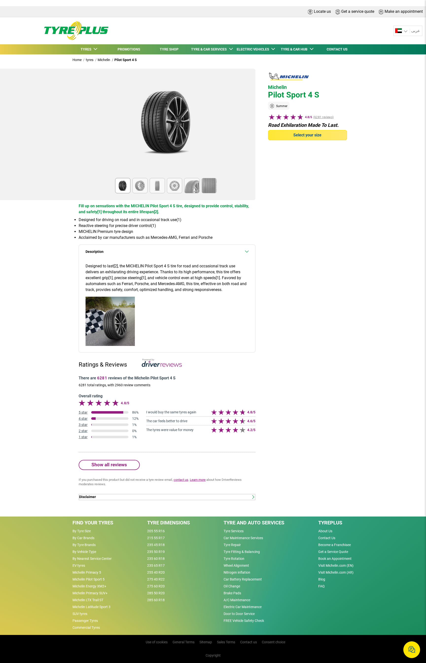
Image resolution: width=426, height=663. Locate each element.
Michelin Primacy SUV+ (89, 593)
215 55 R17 (156, 538)
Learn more (198, 480)
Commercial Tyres (86, 628)
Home (77, 60)
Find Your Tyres (92, 522)
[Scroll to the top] (413, 633)
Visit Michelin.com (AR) (336, 572)
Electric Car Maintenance (243, 607)
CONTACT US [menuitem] (337, 49)
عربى (415, 30)
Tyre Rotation (234, 559)
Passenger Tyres (85, 621)
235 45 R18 (156, 545)
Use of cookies (157, 642)
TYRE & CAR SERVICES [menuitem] (209, 49)
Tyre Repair (232, 545)
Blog (321, 579)
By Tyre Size (81, 531)
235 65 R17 (156, 565)
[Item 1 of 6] (167, 125)
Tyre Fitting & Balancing (242, 552)
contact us (181, 480)
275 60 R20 (156, 586)
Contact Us (326, 538)
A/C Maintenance (237, 600)
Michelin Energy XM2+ (89, 586)
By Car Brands (83, 538)
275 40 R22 (156, 579)
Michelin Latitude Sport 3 (91, 607)
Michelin (104, 60)
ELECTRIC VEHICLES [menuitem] (254, 49)
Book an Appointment (335, 559)
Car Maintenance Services (243, 538)
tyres (89, 60)
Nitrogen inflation (237, 572)
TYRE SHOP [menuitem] (169, 49)
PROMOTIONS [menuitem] (129, 49)
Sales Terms (226, 642)
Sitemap (205, 642)
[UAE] (402, 31)
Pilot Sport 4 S (125, 60)
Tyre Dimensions (168, 522)
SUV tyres (79, 614)
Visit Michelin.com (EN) (336, 565)
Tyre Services (234, 531)
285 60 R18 (156, 600)
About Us (325, 531)
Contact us (248, 642)
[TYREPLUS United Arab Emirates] (74, 30)
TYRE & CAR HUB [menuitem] (295, 49)
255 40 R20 (156, 572)
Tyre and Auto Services (254, 522)
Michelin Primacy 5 (86, 572)
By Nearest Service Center (92, 559)
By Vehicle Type (84, 552)
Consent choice (273, 642)
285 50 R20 (156, 593)
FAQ (321, 586)
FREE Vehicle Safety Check (244, 621)
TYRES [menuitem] (87, 49)
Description (95, 252)
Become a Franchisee (334, 545)
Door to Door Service (239, 614)
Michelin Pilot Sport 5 (88, 579)
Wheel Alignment (236, 565)
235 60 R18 (156, 559)
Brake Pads (232, 593)
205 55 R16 (156, 531)
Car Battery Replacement (243, 579)
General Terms (184, 642)
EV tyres (78, 565)
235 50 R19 (156, 552)
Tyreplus (330, 522)
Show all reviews (109, 465)
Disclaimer (87, 497)
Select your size (307, 135)
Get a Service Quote (333, 552)
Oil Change (232, 586)
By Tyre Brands (84, 545)
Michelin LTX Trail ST (87, 600)
